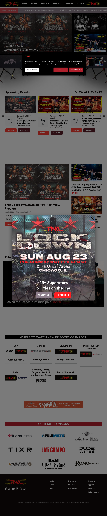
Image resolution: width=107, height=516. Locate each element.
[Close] (92, 218)
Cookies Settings (32, 69)
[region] (54, 63)
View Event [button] (43, 295)
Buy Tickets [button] (63, 295)
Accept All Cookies (76, 69)
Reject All (60, 69)
